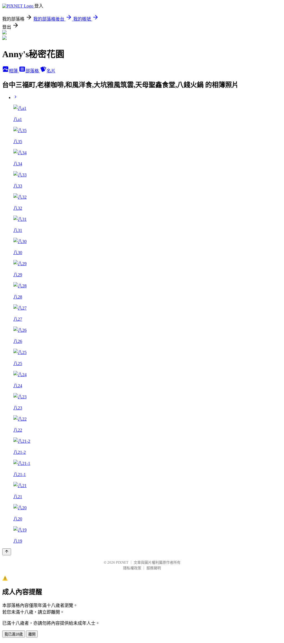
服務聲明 (153, 568)
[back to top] (6, 551)
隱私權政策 (132, 568)
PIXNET (122, 562)
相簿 (14, 71)
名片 (51, 71)
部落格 (33, 71)
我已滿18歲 (13, 634)
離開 (32, 634)
